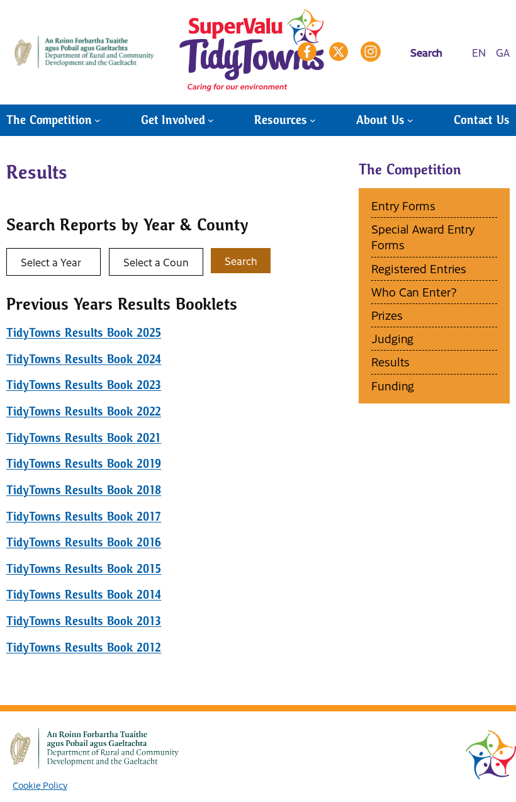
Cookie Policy (40, 785)
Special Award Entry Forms (423, 236)
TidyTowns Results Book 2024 (83, 359)
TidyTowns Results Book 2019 (83, 464)
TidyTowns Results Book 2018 (83, 490)
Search (241, 261)
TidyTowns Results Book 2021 (83, 438)
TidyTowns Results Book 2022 (83, 411)
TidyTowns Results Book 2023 (83, 385)
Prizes (386, 315)
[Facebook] (307, 51)
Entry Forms (403, 205)
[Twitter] (338, 51)
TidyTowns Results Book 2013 (83, 621)
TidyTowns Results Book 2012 (83, 647)
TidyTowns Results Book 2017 (83, 516)
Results (390, 362)
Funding (392, 385)
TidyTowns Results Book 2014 (83, 594)
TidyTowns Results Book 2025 (83, 333)
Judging (392, 338)
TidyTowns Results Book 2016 (83, 542)
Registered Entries (418, 268)
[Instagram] (371, 52)
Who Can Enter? (414, 292)
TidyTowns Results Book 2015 (83, 569)
